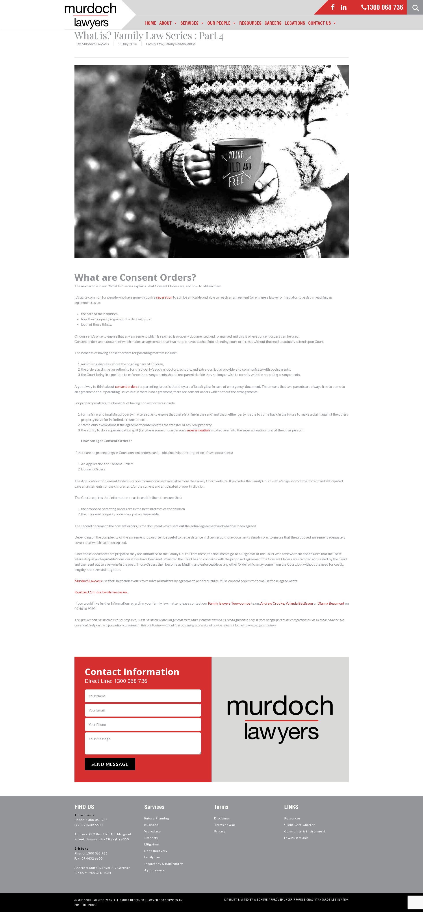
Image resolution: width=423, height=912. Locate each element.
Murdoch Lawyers (95, 44)
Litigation (151, 844)
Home (150, 23)
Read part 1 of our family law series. (101, 592)
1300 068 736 (385, 7)
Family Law (154, 44)
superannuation (198, 430)
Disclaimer (222, 818)
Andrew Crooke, (272, 603)
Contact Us (319, 23)
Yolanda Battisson (299, 603)
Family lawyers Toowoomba (229, 603)
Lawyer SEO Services (162, 900)
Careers (273, 23)
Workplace (152, 831)
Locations (295, 23)
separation (164, 297)
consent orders (126, 386)
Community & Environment (304, 831)
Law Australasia (296, 838)
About (165, 23)
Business (151, 825)
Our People (218, 23)
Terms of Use (224, 825)
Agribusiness (154, 870)
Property (151, 838)
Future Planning (156, 818)
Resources (250, 23)
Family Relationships (179, 44)
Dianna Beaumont (330, 603)
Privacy (219, 831)
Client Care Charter (299, 825)
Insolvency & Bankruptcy (163, 864)
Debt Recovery (155, 851)
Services (189, 23)
